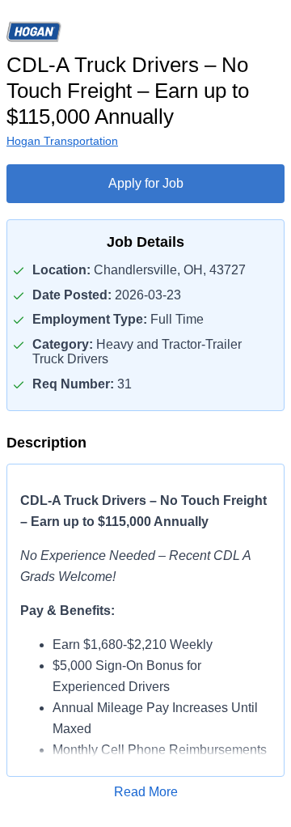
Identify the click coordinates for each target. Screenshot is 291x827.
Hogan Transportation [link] (62, 140)
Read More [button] (146, 792)
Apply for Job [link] (145, 183)
